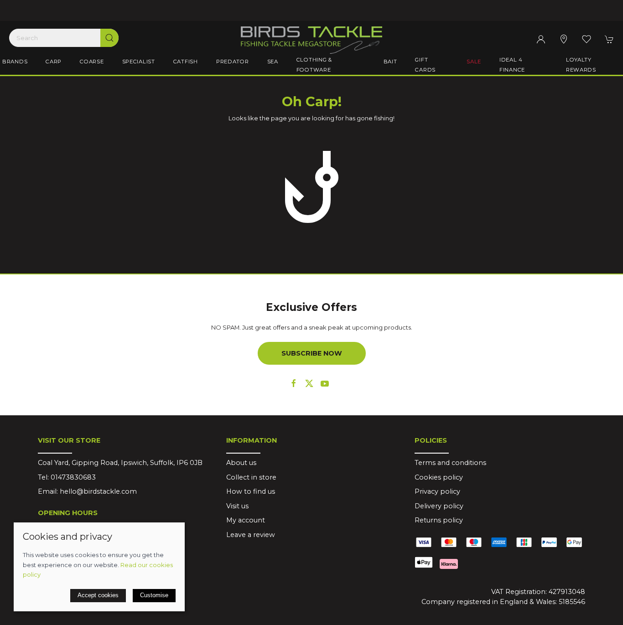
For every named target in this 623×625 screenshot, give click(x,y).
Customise (154, 595)
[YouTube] (324, 383)
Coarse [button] (92, 61)
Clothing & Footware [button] (314, 65)
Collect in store (251, 477)
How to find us (250, 491)
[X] (309, 383)
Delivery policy (439, 506)
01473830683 (73, 477)
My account (245, 520)
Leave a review (250, 535)
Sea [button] (272, 61)
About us (241, 463)
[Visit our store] (563, 39)
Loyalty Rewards (581, 65)
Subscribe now (311, 353)
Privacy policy (437, 491)
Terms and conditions (450, 463)
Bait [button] (390, 61)
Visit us (237, 506)
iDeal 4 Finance (512, 65)
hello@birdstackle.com (98, 491)
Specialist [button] (138, 61)
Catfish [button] (185, 61)
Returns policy (439, 520)
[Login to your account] (540, 39)
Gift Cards (425, 65)
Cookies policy (439, 477)
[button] (586, 39)
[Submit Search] (109, 38)
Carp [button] (54, 61)
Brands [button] (14, 61)
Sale (474, 61)
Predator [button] (232, 61)
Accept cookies (98, 595)
